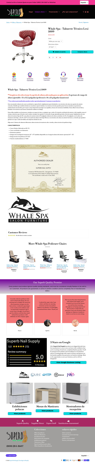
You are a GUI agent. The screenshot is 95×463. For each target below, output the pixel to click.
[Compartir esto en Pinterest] (56, 57)
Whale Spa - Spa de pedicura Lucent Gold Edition (29, 266)
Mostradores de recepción (41, 438)
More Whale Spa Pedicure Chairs (47, 243)
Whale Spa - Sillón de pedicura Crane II (46, 265)
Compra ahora (40, 12)
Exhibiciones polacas (40, 440)
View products (19, 413)
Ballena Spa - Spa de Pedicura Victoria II (12, 265)
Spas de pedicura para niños (42, 444)
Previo (80, 22)
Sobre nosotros (66, 433)
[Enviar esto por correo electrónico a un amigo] (60, 57)
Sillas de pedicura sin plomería (43, 446)
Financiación (53, 12)
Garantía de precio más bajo (70, 434)
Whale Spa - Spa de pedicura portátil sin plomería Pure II (62, 266)
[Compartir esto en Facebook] (53, 57)
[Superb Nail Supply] (15, 12)
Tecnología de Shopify (24, 460)
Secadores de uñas (39, 436)
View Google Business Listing (68, 362)
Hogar (31, 12)
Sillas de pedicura (39, 433)
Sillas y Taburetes (17, 22)
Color (49, 38)
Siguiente (86, 22)
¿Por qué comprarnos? (70, 12)
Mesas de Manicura (39, 434)
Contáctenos (65, 436)
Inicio (8, 22)
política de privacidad (68, 438)
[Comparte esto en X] (49, 57)
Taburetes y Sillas (39, 442)
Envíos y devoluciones (68, 440)
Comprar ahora (82, 52)
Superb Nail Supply (13, 460)
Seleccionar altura (53, 44)
